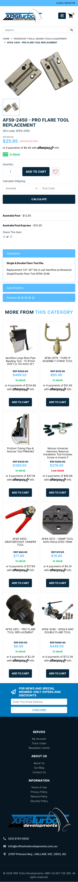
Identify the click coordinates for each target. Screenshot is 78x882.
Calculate (39, 199)
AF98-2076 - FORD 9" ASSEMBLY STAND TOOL (57, 359)
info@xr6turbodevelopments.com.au (32, 846)
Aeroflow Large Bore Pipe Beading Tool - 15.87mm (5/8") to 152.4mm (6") (20, 361)
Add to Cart (36, 171)
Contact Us (39, 772)
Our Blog (39, 767)
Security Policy (39, 800)
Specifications (15, 287)
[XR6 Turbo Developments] (23, 15)
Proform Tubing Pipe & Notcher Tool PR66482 (20, 450)
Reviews (12, 297)
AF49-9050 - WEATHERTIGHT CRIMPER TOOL (20, 541)
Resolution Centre (39, 747)
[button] (55, 171)
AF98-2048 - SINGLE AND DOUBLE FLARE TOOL (57, 631)
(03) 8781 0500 (18, 838)
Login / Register (65, 3)
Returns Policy (39, 796)
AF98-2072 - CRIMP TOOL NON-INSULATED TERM (57, 540)
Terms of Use (39, 787)
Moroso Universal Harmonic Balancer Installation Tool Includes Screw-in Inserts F (57, 453)
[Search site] (71, 30)
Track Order (39, 743)
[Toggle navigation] (62, 16)
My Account (39, 738)
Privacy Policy (39, 791)
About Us (39, 763)
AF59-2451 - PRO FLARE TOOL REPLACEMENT (20, 631)
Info (56, 147)
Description (13, 253)
